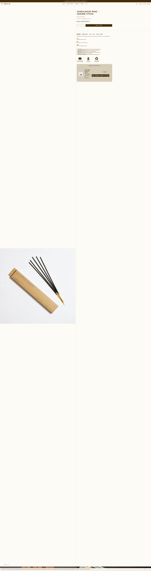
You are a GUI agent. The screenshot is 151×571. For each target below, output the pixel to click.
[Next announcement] (87, 1)
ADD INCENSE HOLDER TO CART (100, 75)
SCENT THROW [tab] (99, 34)
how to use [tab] (92, 34)
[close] (147, 569)
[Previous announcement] (64, 1)
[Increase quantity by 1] (83, 25)
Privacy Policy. (87, 569)
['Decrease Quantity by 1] (78, 25)
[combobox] (136, 3)
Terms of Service (80, 569)
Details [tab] (79, 34)
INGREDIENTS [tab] (85, 34)
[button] (64, 3)
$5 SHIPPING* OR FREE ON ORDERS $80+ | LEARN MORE (75, 1)
